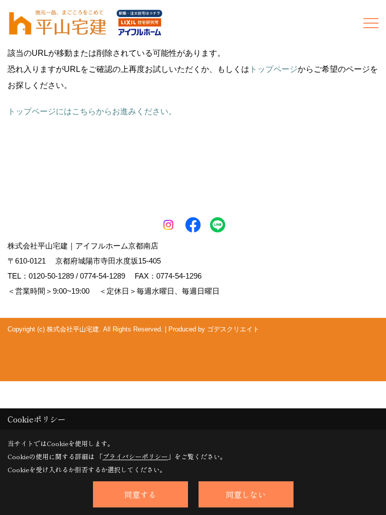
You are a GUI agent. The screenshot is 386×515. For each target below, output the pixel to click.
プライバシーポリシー (135, 456)
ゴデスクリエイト (233, 329)
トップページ (273, 69)
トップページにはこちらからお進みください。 (92, 111)
